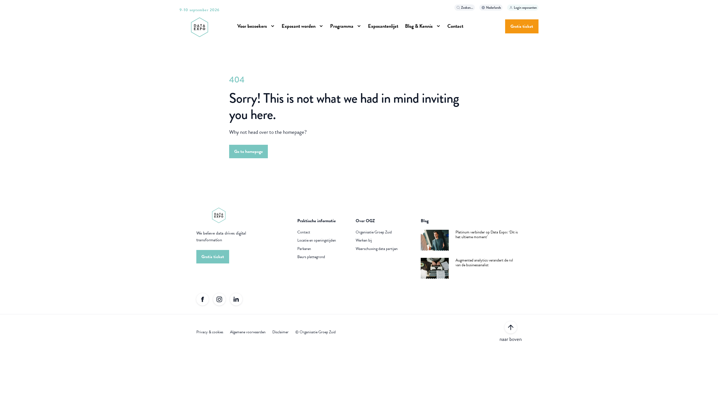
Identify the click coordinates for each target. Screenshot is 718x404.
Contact (303, 232)
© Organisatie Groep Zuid (315, 332)
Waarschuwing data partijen (377, 248)
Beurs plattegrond (311, 257)
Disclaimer (280, 332)
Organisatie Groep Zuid (374, 232)
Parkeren (304, 248)
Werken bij (364, 240)
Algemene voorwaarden (248, 332)
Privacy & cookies (209, 332)
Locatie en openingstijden (316, 240)
